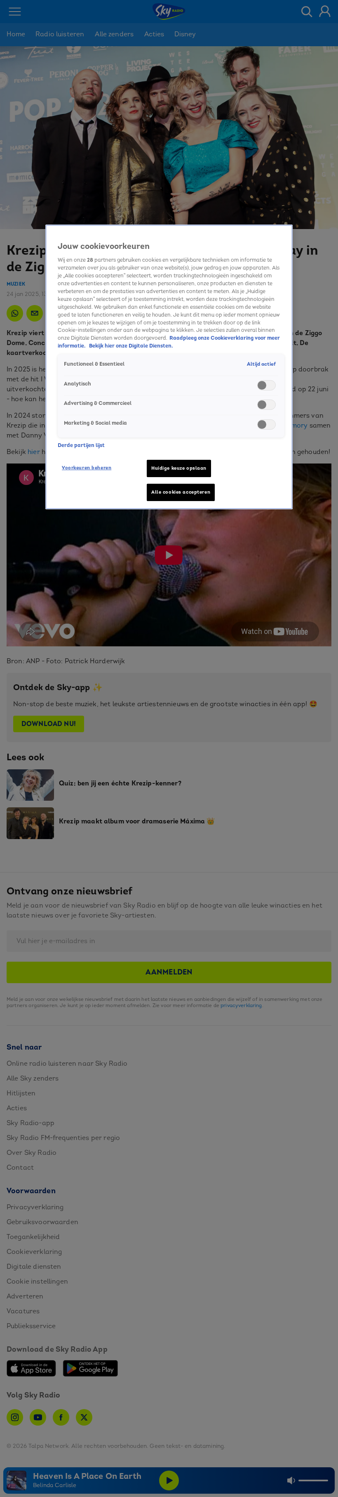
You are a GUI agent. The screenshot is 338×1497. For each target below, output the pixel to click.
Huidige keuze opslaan (179, 468)
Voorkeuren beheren (86, 468)
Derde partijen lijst (81, 445)
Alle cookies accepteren (180, 492)
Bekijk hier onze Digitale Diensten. (131, 346)
